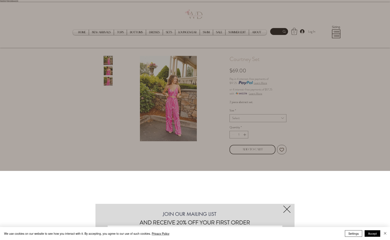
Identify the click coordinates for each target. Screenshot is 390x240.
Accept (372, 233)
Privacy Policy (160, 233)
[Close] (385, 233)
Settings (353, 233)
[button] (286, 209)
